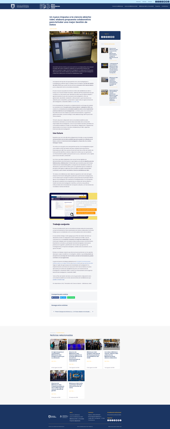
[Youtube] (164, 2)
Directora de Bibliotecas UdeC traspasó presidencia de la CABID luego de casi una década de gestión (57, 386)
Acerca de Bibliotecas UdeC (131, 6)
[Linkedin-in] (162, 2)
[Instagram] (158, 2)
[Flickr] (166, 2)
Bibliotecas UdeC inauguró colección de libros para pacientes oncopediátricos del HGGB (93, 355)
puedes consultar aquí (58, 279)
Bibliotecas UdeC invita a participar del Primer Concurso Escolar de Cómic (76, 385)
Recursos (138, 1)
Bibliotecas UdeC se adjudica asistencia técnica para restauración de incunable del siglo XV (113, 81)
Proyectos (157, 6)
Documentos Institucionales (114, 414)
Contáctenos (165, 6)
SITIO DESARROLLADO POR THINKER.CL (85, 426)
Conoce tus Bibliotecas (117, 6)
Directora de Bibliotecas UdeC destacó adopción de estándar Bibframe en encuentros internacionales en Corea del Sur (75, 356)
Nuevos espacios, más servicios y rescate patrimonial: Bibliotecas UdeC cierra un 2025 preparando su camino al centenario (113, 95)
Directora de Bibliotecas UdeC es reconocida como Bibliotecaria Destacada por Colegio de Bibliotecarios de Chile (113, 53)
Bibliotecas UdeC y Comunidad (146, 6)
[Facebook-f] (156, 2)
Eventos (150, 1)
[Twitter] (107, 37)
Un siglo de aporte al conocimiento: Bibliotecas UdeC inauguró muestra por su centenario (57, 355)
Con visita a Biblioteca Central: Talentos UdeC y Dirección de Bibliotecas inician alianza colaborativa (111, 355)
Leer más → (54, 361)
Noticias (144, 1)
